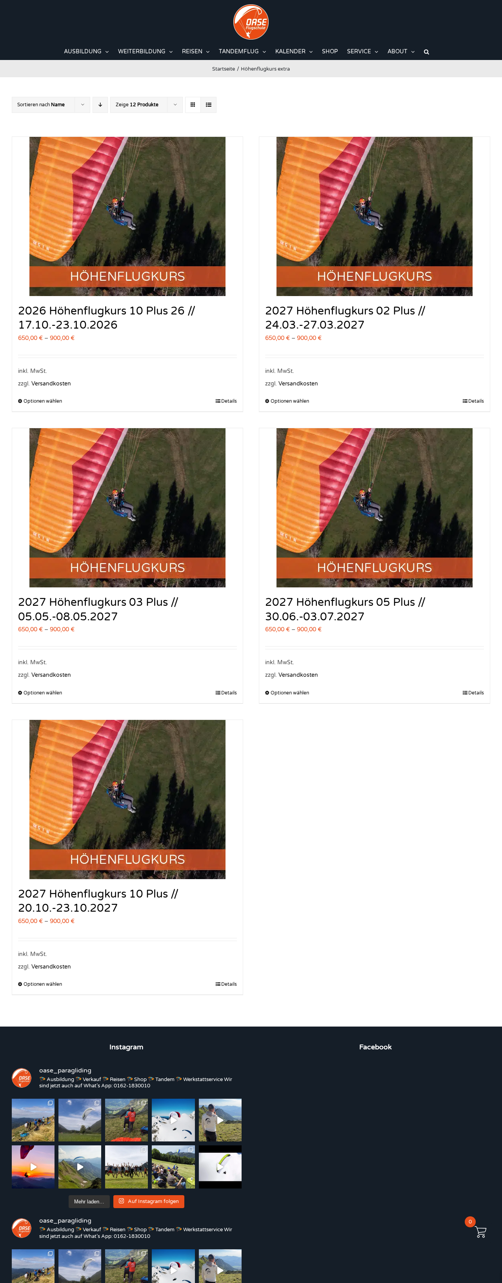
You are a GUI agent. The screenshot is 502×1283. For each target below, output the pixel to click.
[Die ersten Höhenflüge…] (220, 1166)
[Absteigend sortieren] (100, 105)
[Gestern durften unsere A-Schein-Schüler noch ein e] (220, 1120)
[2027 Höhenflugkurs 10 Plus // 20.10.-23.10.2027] (127, 799)
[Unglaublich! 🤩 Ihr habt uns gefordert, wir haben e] (126, 1166)
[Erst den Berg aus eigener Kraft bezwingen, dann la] (33, 1166)
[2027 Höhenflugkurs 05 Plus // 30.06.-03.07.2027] (374, 507)
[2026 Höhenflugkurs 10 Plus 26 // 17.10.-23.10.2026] (127, 216)
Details (229, 401)
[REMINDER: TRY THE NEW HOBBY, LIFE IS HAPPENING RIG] (173, 1120)
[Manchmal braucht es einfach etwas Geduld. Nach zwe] (79, 1166)
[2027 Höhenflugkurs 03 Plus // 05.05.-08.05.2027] (127, 507)
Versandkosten (51, 384)
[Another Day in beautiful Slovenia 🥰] (33, 1120)
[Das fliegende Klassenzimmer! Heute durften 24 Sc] (173, 1166)
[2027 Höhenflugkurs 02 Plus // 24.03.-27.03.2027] (374, 216)
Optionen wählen (43, 401)
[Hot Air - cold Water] (79, 1120)
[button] (426, 52)
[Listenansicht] (208, 105)
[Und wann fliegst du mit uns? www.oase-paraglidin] (126, 1120)
